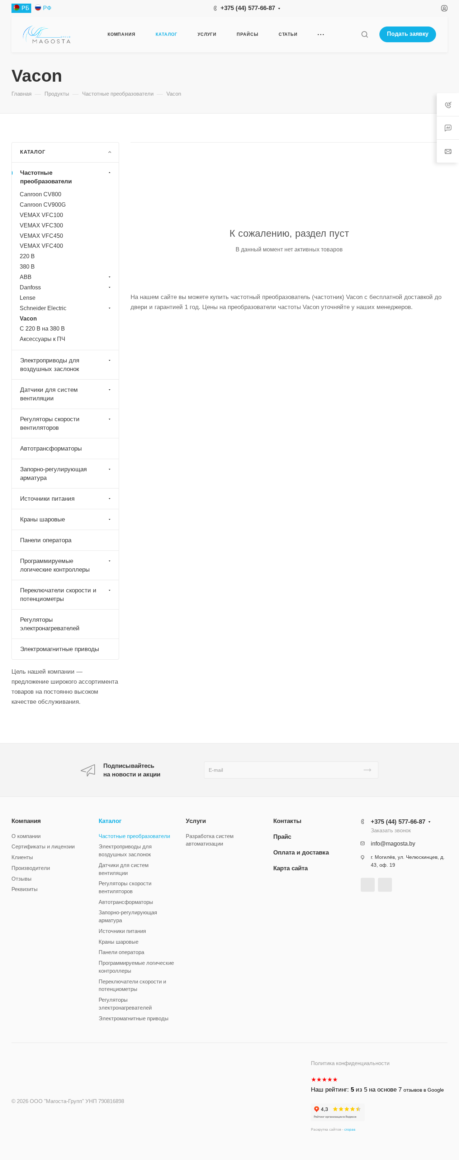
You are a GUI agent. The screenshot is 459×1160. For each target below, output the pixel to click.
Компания (26, 821)
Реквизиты (24, 889)
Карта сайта (290, 868)
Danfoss (30, 287)
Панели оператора (45, 540)
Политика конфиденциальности (350, 1063)
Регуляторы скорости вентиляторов (50, 423)
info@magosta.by (393, 844)
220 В (27, 256)
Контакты (287, 821)
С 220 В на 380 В (42, 329)
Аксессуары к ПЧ (42, 339)
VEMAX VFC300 (41, 225)
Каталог (110, 821)
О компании (26, 836)
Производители (30, 868)
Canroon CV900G (43, 205)
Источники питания (47, 498)
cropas (349, 1129)
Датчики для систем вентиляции (49, 394)
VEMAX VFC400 (41, 246)
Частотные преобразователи (46, 177)
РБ (25, 8)
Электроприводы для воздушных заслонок (49, 364)
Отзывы (21, 879)
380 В (27, 267)
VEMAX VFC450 (41, 236)
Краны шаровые (42, 519)
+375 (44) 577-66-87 (248, 8)
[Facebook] (368, 885)
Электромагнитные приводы (59, 649)
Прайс (282, 836)
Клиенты (22, 857)
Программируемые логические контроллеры (55, 565)
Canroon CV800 (40, 194)
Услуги (196, 821)
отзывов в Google (423, 1090)
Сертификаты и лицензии (43, 846)
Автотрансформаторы (51, 448)
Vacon (28, 319)
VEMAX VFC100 (41, 215)
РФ (47, 8)
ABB (26, 277)
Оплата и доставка (301, 852)
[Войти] (444, 8)
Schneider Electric (43, 308)
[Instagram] (385, 885)
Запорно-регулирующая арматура (53, 473)
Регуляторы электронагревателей (50, 624)
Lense (28, 298)
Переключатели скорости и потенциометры (58, 594)
